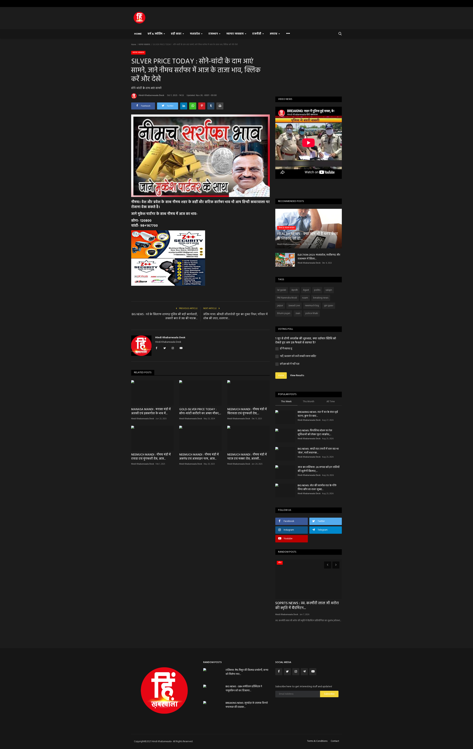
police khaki (311, 313)
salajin (329, 290)
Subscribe (329, 694)
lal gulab (281, 290)
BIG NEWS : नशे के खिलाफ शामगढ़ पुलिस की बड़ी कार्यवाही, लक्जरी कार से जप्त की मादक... (165, 316)
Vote (281, 375)
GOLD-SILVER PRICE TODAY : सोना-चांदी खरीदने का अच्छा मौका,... (200, 411)
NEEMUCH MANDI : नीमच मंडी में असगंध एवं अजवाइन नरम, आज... (199, 457)
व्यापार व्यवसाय (144, 44)
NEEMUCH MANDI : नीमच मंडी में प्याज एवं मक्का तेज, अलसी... (247, 457)
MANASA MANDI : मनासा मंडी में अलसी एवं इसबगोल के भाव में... (151, 411)
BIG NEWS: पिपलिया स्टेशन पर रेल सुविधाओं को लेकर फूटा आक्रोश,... (315, 432)
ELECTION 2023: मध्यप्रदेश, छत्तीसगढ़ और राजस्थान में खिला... (319, 257)
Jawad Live (294, 306)
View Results (297, 375)
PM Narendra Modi (287, 298)
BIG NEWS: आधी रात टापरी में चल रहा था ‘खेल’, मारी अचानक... (318, 451)
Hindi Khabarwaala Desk (151, 95)
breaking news (320, 298)
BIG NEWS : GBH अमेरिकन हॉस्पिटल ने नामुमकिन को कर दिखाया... (244, 689)
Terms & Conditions (317, 741)
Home (138, 34)
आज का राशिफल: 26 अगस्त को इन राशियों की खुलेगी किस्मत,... (318, 469)
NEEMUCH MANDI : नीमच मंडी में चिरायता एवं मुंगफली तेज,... (247, 411)
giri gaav (328, 306)
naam (305, 298)
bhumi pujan (283, 313)
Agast (306, 290)
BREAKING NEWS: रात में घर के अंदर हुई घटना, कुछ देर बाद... (318, 414)
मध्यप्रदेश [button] (195, 34)
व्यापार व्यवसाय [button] (235, 34)
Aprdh (294, 290)
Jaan (297, 313)
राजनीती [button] (257, 34)
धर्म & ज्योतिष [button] (155, 34)
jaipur (280, 306)
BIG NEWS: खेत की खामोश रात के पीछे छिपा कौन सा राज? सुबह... (317, 487)
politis (317, 290)
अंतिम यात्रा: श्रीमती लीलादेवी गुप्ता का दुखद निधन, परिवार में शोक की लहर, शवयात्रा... (235, 316)
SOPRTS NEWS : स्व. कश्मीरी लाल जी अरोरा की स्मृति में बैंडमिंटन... (307, 605)
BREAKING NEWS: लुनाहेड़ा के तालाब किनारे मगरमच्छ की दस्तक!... (247, 705)
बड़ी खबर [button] (176, 34)
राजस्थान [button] (213, 34)
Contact (335, 741)
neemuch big (312, 306)
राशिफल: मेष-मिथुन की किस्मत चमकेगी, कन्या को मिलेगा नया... (247, 672)
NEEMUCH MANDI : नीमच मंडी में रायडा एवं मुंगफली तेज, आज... (151, 457)
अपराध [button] (274, 34)
